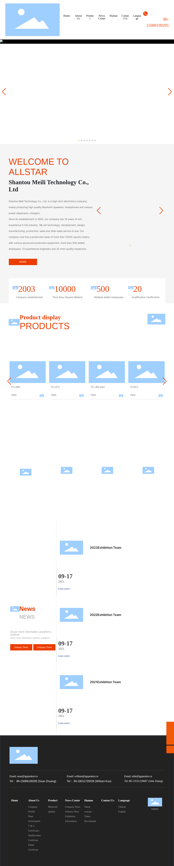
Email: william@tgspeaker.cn (82, 776)
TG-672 (55, 387)
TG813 (134, 387)
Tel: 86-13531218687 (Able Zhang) (143, 781)
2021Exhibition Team (105, 682)
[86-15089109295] (170, 733)
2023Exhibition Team (105, 547)
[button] (79, 140)
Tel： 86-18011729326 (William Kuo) (89, 781)
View (13, 394)
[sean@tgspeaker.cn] (170, 725)
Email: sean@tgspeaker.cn (24, 776)
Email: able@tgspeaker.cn (138, 776)
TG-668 (15, 387)
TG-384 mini (98, 387)
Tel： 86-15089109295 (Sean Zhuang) (33, 781)
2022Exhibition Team (105, 615)
